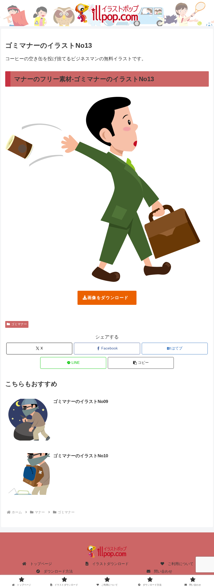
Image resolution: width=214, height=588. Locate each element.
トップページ (39, 564)
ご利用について (178, 564)
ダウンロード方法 (56, 571)
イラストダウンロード (108, 564)
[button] (141, 363)
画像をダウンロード (108, 297)
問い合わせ (161, 571)
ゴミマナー (19, 324)
